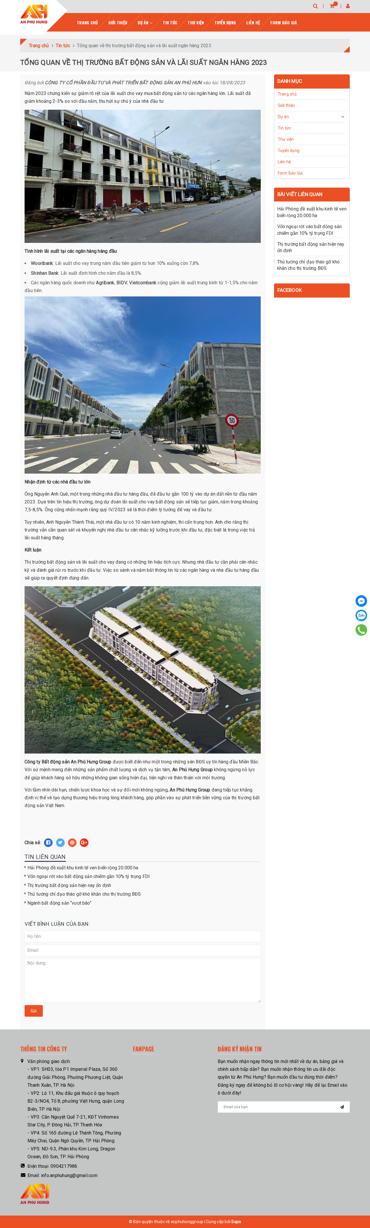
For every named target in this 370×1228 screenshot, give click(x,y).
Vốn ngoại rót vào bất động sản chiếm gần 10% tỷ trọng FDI (88, 876)
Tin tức (170, 22)
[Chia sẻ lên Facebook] (48, 842)
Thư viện (196, 22)
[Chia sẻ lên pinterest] (72, 842)
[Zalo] (361, 615)
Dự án (144, 22)
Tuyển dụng (225, 22)
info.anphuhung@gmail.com (69, 1175)
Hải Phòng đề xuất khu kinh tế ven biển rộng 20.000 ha (82, 867)
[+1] (84, 842)
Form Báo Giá (283, 22)
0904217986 (64, 1166)
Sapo (236, 1221)
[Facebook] (361, 601)
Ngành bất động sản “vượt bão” (59, 903)
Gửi (34, 1011)
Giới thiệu (117, 22)
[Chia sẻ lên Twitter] (60, 842)
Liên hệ (253, 22)
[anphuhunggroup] (33, 14)
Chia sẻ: (33, 842)
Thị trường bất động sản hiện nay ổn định (69, 885)
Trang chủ (87, 22)
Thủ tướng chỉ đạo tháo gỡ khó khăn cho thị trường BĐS (84, 894)
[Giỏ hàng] (332, 6)
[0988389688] (361, 630)
